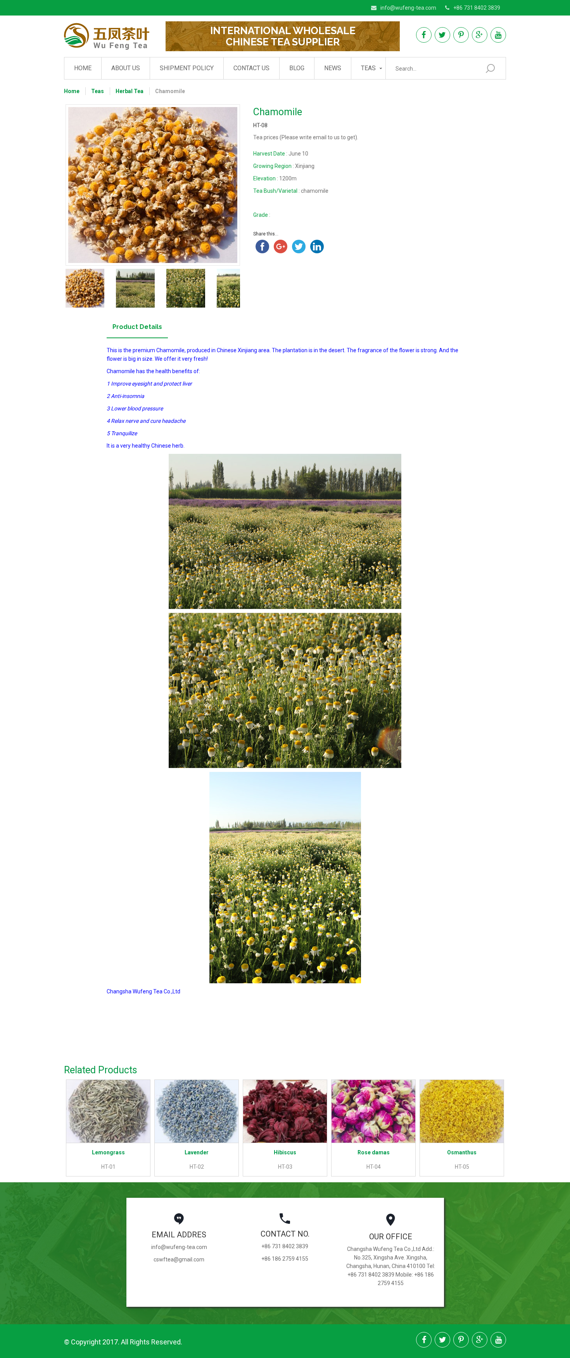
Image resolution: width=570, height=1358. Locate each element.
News (332, 68)
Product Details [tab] (137, 326)
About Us (125, 68)
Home (83, 68)
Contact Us (251, 68)
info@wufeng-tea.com (408, 8)
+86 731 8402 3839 (476, 8)
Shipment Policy (187, 68)
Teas (368, 68)
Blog (296, 68)
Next (251, 185)
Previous (54, 185)
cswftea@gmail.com (179, 1259)
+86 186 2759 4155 (284, 1259)
